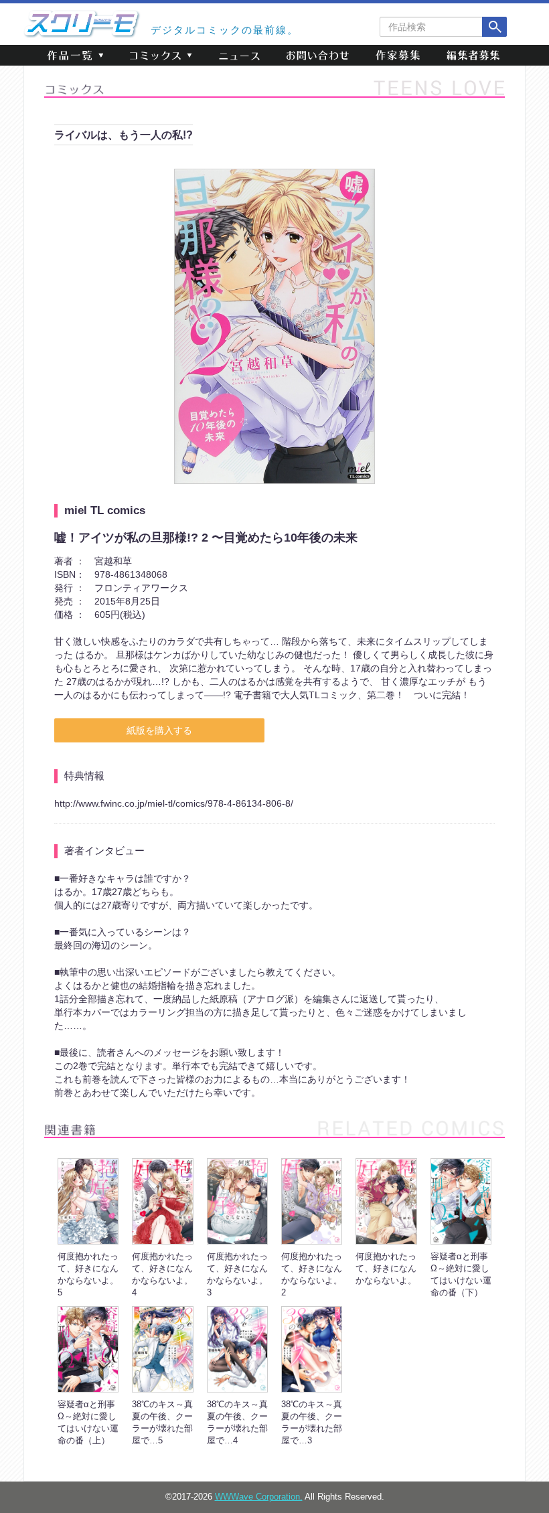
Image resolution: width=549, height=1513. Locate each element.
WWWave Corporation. (259, 1497)
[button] (74, 55)
